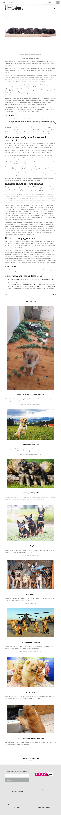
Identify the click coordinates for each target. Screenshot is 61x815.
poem (30, 748)
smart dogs (37, 454)
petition (33, 603)
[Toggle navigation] (54, 8)
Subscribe (9, 780)
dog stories (23, 652)
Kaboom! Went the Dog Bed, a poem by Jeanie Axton (30, 394)
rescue (29, 555)
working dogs (36, 555)
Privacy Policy (43, 810)
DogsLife (30, 454)
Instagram (23, 805)
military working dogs (34, 652)
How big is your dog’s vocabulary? (30, 444)
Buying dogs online (30, 594)
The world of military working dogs (30, 642)
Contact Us (44, 805)
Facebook (12, 805)
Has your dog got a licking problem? (30, 493)
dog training (24, 454)
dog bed (23, 404)
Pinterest (18, 807)
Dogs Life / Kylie (27, 58)
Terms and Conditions (44, 807)
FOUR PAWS (28, 603)
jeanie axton (36, 404)
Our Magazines (4, 2)
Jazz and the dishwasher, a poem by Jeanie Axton (30, 738)
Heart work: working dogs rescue (30, 546)
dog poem (29, 404)
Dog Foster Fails (30, 692)
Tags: (6, 294)
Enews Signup (11, 2)
